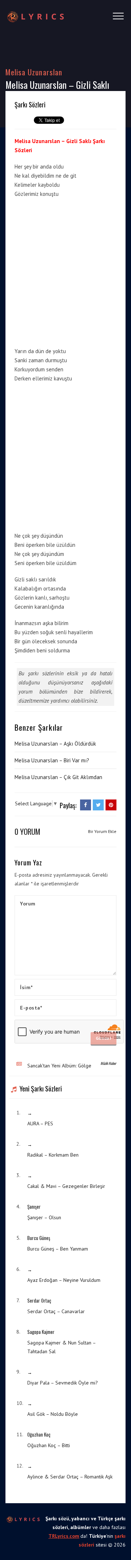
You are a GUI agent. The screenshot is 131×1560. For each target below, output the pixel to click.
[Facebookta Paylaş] (85, 805)
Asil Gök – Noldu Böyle (52, 1414)
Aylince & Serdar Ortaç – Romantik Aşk (69, 1476)
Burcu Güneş (38, 1237)
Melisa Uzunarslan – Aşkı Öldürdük (55, 743)
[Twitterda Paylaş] (98, 805)
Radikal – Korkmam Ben (53, 1155)
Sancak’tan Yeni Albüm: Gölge (59, 1065)
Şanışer (34, 1206)
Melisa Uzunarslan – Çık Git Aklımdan (58, 777)
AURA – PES (40, 1123)
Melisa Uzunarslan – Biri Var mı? (52, 760)
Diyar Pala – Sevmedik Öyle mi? (62, 1382)
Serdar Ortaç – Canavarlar (56, 1311)
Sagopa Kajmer (41, 1331)
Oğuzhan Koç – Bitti (48, 1445)
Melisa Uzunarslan (33, 72)
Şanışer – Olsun (44, 1217)
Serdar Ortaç (39, 1300)
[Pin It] (111, 805)
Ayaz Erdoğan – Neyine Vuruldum (63, 1280)
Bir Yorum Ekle (102, 831)
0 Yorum (27, 831)
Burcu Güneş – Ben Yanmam (57, 1248)
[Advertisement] (65, 271)
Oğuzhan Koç (39, 1434)
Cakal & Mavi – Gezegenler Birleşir (66, 1186)
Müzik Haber (108, 1063)
